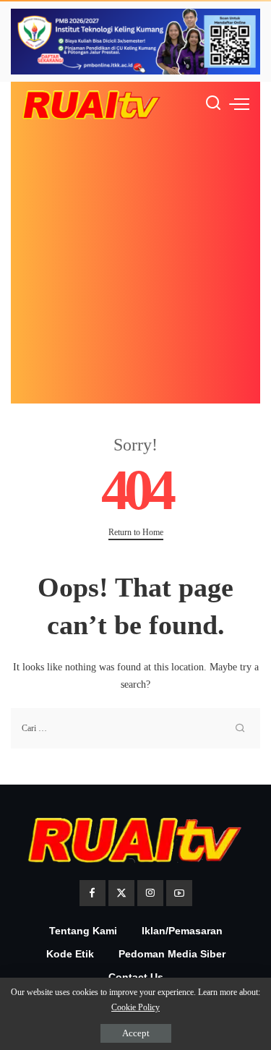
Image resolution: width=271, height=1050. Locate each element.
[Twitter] (121, 893)
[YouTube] (179, 893)
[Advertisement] (135, 268)
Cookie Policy (135, 1007)
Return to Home (135, 532)
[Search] (213, 103)
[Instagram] (150, 893)
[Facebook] (92, 893)
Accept (136, 1033)
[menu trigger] (239, 103)
